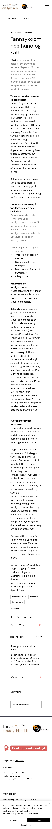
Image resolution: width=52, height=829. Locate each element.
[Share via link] (31, 617)
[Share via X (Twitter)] (18, 617)
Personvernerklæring (29, 813)
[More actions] (40, 32)
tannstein (34, 597)
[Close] (48, 805)
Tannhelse (14, 608)
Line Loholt (19, 760)
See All (39, 636)
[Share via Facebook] (11, 617)
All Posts (12, 18)
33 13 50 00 (15, 776)
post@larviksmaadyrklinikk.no (22, 779)
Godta (38, 820)
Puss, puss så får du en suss (23, 648)
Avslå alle (14, 820)
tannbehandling (19, 597)
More (24, 18)
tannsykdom (17, 602)
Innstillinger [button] (26, 825)
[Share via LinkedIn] (24, 617)
